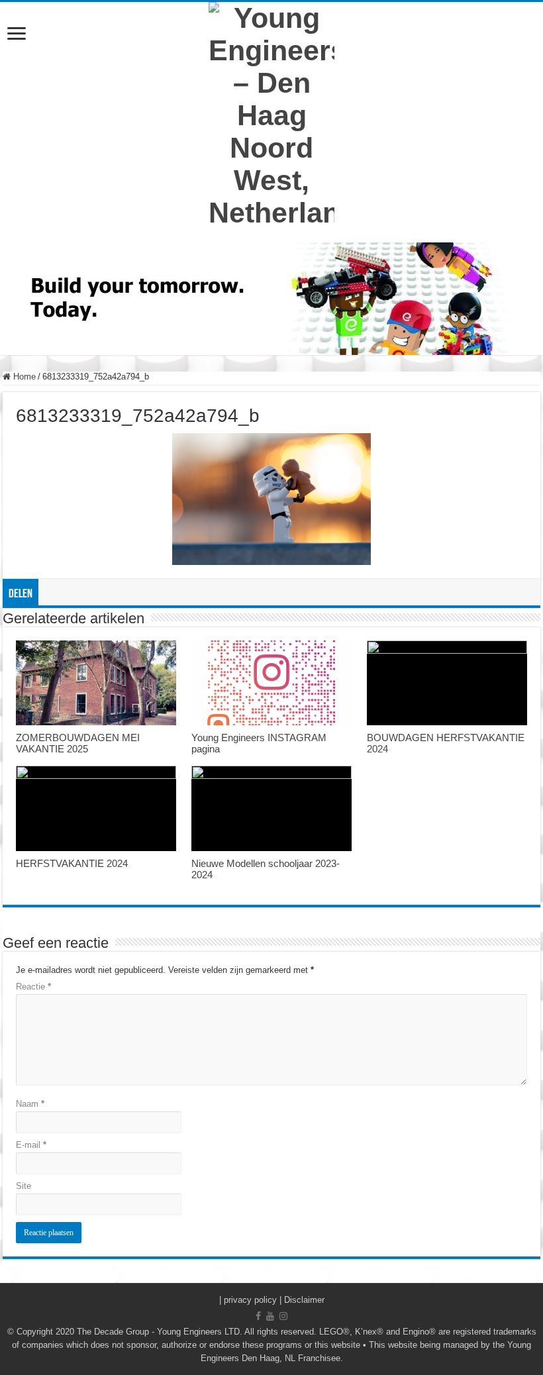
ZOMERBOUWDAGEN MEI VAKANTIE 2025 (78, 743)
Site (23, 1186)
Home (23, 377)
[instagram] (283, 1316)
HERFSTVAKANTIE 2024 (72, 863)
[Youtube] (270, 1316)
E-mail (31, 1145)
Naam (30, 1104)
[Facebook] (258, 1316)
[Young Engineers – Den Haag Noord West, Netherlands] (271, 115)
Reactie (33, 987)
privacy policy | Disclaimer (274, 1300)
